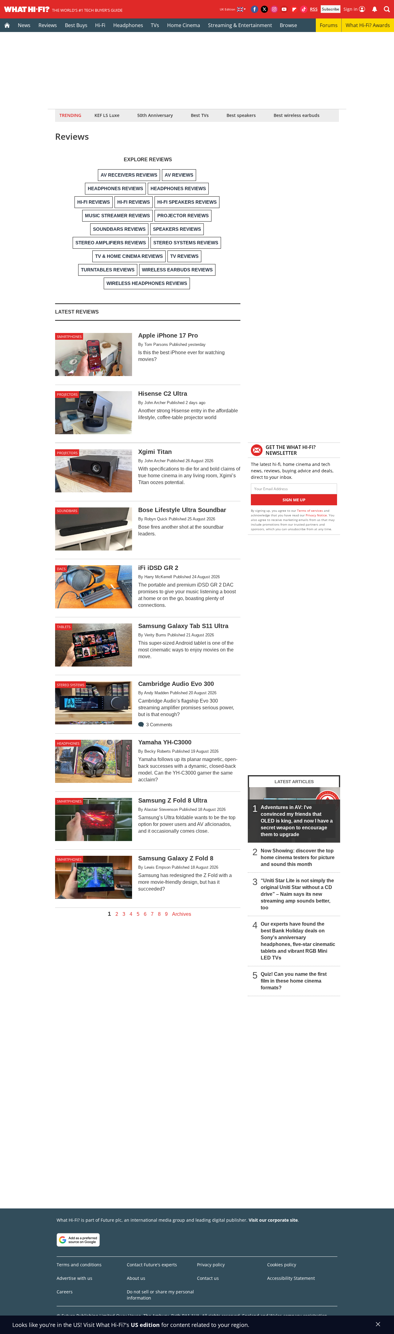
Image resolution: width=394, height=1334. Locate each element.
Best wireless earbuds (297, 115)
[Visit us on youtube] (284, 9)
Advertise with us (74, 1278)
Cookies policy (281, 1265)
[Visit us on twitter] (264, 9)
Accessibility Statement (291, 1278)
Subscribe (330, 9)
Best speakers (241, 115)
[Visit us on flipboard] (294, 9)
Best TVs (200, 115)
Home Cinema (183, 25)
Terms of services (310, 510)
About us (136, 1278)
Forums (329, 25)
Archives (181, 914)
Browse (288, 25)
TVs (155, 25)
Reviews (47, 25)
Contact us (208, 1278)
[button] (387, 9)
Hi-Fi (100, 25)
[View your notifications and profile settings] (374, 9)
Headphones (128, 25)
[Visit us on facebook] (254, 9)
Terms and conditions (79, 1265)
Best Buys (76, 25)
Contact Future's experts (152, 1265)
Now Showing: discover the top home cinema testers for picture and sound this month (298, 857)
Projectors (67, 394)
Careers (65, 1292)
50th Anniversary (155, 115)
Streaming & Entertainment (240, 25)
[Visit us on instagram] (274, 9)
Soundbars (67, 510)
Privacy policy (211, 1265)
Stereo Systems (70, 685)
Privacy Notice (316, 515)
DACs (61, 569)
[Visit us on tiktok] (304, 9)
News (24, 25)
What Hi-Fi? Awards (368, 25)
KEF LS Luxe (106, 115)
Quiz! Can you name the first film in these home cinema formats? (294, 980)
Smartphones (69, 336)
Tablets (63, 626)
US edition (145, 1324)
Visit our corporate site (273, 1220)
